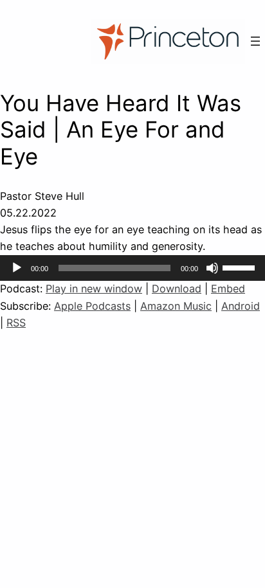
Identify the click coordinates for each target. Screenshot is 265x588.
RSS (16, 322)
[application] (132, 268)
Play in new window (94, 288)
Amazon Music (176, 305)
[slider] (241, 266)
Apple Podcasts (92, 305)
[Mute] (212, 268)
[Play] (16, 268)
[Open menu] (255, 41)
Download (176, 288)
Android (240, 305)
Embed (228, 288)
